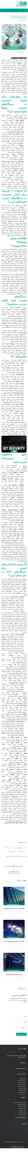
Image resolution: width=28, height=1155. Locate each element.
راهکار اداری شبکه (22, 1106)
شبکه (17, 943)
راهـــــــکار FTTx (22, 1114)
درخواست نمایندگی (22, 1082)
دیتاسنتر (22, 910)
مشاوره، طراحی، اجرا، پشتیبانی (19, 1102)
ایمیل (25, 1022)
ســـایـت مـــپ (23, 1094)
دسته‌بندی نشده (21, 943)
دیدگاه (25, 1001)
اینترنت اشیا (21, 56)
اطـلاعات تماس (22, 1078)
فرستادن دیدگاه (21, 1034)
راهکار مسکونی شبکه (21, 1104)
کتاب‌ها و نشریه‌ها (22, 1090)
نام (25, 1016)
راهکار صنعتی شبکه (22, 1108)
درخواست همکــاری (22, 1084)
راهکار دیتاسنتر (23, 1110)
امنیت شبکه (21, 851)
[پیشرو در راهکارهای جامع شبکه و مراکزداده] (21, 4)
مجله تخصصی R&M (12, 851)
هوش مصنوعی (10, 910)
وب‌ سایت (24, 1028)
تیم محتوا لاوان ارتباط (19, 847)
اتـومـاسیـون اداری (22, 1092)
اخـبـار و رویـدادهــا (22, 1086)
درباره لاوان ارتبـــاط (21, 1080)
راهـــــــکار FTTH (22, 1112)
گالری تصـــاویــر (22, 1088)
